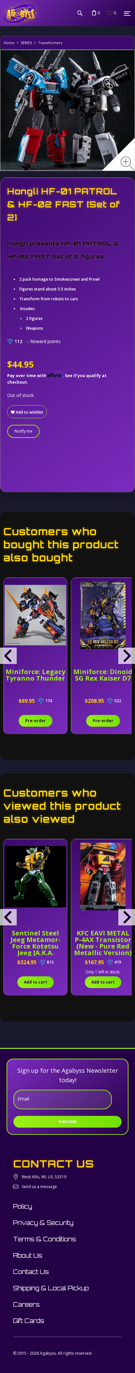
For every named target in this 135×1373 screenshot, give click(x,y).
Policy (22, 1206)
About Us (27, 1255)
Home (9, 42)
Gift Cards (28, 1320)
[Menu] (127, 13)
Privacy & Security (43, 1222)
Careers (26, 1304)
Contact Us (31, 1271)
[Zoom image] (128, 164)
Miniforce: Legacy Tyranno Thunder (35, 675)
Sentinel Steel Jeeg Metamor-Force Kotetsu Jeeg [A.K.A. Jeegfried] (35, 946)
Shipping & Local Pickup (51, 1288)
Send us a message (39, 1186)
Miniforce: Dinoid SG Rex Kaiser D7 (102, 675)
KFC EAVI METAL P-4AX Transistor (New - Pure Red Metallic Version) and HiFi (103, 946)
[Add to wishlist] (9, 586)
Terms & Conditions (44, 1239)
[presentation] (8, 656)
